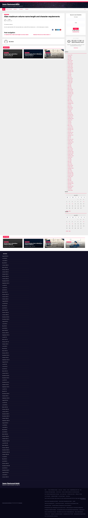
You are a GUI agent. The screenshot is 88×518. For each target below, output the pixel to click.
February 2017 (70, 107)
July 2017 (69, 104)
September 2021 (70, 71)
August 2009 (70, 157)
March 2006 (4, 445)
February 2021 (70, 78)
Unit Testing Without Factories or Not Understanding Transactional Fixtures (67, 509)
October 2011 (70, 133)
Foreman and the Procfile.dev (60, 503)
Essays (15, 9)
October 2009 (70, 154)
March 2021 (70, 77)
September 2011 (70, 135)
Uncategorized (6, 14)
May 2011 (69, 137)
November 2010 (70, 139)
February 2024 (70, 63)
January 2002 (70, 190)
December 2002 (70, 186)
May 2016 (69, 111)
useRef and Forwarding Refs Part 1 (50, 503)
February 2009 (70, 165)
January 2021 (70, 79)
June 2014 (69, 122)
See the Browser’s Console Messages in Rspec (71, 503)
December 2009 (70, 151)
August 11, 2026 (49, 246)
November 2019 (70, 93)
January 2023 (70, 64)
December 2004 (70, 183)
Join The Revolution (47, 496)
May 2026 (69, 59)
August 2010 (70, 143)
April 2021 (69, 75)
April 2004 (69, 184)
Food (80, 489)
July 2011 (69, 136)
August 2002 (70, 187)
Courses (21, 9)
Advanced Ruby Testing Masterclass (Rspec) (65, 501)
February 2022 (70, 67)
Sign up (76, 28)
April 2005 (69, 180)
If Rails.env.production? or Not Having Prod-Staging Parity (74, 507)
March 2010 (70, 147)
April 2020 (69, 86)
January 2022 (70, 68)
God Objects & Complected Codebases (50, 509)
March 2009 (70, 164)
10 (83, 201)
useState (74, 501)
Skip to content (2, 0)
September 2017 (70, 103)
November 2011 (70, 132)
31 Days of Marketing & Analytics (53, 489)
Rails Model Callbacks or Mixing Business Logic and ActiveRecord (61, 505)
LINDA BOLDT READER (54, 496)
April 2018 (69, 99)
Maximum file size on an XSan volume (41, 34)
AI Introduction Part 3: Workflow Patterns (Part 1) (33, 54)
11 (66, 203)
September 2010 (5, 398)
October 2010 (70, 140)
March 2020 (70, 88)
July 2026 (69, 56)
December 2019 (70, 92)
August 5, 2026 (70, 246)
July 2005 (69, 177)
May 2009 (69, 161)
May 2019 (69, 97)
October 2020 (70, 81)
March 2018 (70, 100)
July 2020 (69, 84)
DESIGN (26, 9)
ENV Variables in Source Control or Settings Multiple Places (65, 511)
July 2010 (69, 144)
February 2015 (70, 114)
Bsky (78, 31)
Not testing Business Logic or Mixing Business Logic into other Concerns (55, 507)
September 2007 (71, 168)
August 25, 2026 (8, 246)
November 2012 (70, 129)
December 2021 (70, 70)
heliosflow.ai (76, 47)
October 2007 (70, 166)
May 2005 (69, 179)
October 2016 (70, 108)
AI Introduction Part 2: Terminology (51, 54)
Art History (64, 489)
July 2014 (69, 121)
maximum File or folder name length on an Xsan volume (16, 34)
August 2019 (70, 95)
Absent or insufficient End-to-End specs (50, 511)
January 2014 (70, 126)
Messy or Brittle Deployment (79, 511)
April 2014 (69, 124)
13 (72, 203)
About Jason (9, 9)
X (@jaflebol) (74, 31)
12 (69, 203)
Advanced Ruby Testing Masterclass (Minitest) (51, 501)
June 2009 (70, 159)
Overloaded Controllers (48, 505)
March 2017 (70, 106)
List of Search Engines (61, 496)
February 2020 (70, 89)
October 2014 (70, 117)
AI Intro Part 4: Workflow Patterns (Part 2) (10, 54)
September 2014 (71, 118)
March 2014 (70, 125)
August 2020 (70, 82)
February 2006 (70, 172)
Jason (9, 19)
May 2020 (69, 85)
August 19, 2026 (28, 246)
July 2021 (4, 285)
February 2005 (5, 463)
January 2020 (4, 314)
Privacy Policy (68, 496)
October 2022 (70, 66)
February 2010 (70, 148)
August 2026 (70, 55)
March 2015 (4, 350)
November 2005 (70, 175)
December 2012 (70, 128)
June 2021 (69, 74)
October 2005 (70, 176)
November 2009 (70, 153)
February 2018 (5, 332)
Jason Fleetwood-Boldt (10, 4)
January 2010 (70, 150)
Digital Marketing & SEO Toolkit (74, 489)
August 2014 (70, 119)
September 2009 (71, 155)
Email (76, 22)
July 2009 (69, 158)
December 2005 (70, 173)
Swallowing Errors (81, 509)
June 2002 (70, 188)
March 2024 (4, 267)
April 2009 (69, 162)
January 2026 (70, 60)
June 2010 (69, 146)
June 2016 (69, 110)
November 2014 (70, 115)
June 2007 (70, 169)
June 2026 (70, 57)
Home (45, 489)
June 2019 (69, 96)
